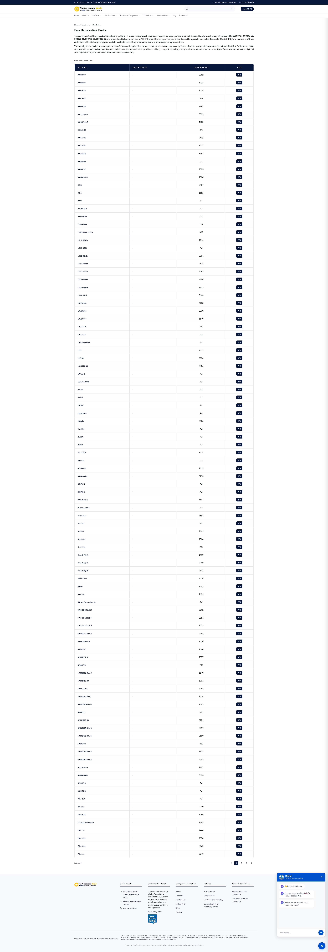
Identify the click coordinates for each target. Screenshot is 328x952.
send (321, 932)
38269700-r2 (83, 500)
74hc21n (81, 854)
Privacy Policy (209, 891)
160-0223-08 (83, 366)
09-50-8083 (82, 216)
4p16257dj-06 (83, 555)
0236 (80, 185)
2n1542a (81, 429)
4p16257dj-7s (83, 563)
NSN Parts (96, 16)
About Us (85, 16)
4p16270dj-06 (83, 571)
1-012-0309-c (83, 240)
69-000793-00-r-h (84, 704)
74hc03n (81, 807)
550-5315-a (82, 578)
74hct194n (82, 799)
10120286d (82, 311)
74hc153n (81, 846)
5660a (80, 586)
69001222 (81, 712)
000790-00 (82, 98)
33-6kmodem (83, 476)
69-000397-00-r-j (84, 696)
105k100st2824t (84, 342)
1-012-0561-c (83, 272)
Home (76, 16)
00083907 (81, 75)
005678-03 (82, 146)
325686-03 (82, 468)
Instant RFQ (247, 9)
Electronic (86, 25)
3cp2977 (81, 523)
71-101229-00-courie (86, 822)
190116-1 (81, 374)
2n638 (80, 389)
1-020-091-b (82, 295)
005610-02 (82, 138)
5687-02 (81, 594)
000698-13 (82, 90)
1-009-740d (82, 224)
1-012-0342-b (83, 264)
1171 (80, 350)
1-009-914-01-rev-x (85, 232)
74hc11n (81, 830)
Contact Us (183, 16)
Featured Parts (162, 16)
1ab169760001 (83, 382)
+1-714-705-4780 (247, 2)
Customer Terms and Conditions (240, 899)
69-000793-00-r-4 (84, 751)
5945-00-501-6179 (85, 610)
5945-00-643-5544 (85, 618)
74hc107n (81, 814)
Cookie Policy (209, 895)
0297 (80, 201)
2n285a (80, 405)
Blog (174, 16)
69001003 (81, 744)
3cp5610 (81, 531)
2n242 (80, 445)
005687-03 (82, 169)
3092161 (81, 460)
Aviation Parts (109, 16)
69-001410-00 (83, 681)
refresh (321, 877)
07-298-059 (82, 209)
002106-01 (82, 130)
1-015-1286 (82, 248)
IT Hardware (147, 16)
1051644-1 (82, 334)
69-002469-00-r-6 (84, 736)
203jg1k (81, 421)
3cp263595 (82, 452)
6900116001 (83, 689)
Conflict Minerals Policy (213, 900)
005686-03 (82, 153)
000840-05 (82, 83)
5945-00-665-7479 (85, 626)
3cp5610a (81, 539)
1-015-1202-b (83, 287)
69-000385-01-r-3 (84, 728)
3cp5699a (81, 547)
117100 (81, 358)
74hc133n (81, 838)
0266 (80, 193)
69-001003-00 (83, 720)
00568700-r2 (83, 177)
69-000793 (82, 649)
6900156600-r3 (84, 641)
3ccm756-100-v (84, 508)
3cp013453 (82, 515)
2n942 (80, 397)
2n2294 (81, 437)
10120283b (82, 303)
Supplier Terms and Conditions (239, 892)
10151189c (82, 327)
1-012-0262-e (83, 256)
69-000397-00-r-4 (84, 759)
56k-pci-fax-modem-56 (86, 602)
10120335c (82, 319)
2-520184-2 (82, 413)
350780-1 (81, 492)
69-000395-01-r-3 (84, 673)
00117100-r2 (83, 114)
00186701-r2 (83, 122)
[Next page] (252, 863)
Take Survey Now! (155, 912)
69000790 (81, 665)
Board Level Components (129, 16)
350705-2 (81, 484)
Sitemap (179, 912)
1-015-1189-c (83, 279)
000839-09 (82, 106)
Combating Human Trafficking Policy (211, 905)
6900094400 (83, 775)
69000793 (81, 783)
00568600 (81, 161)
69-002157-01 (83, 657)
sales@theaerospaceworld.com (225, 2)
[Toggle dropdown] (100, 16)
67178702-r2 (83, 767)
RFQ (239, 74)
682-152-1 (82, 791)
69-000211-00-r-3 (84, 633)
